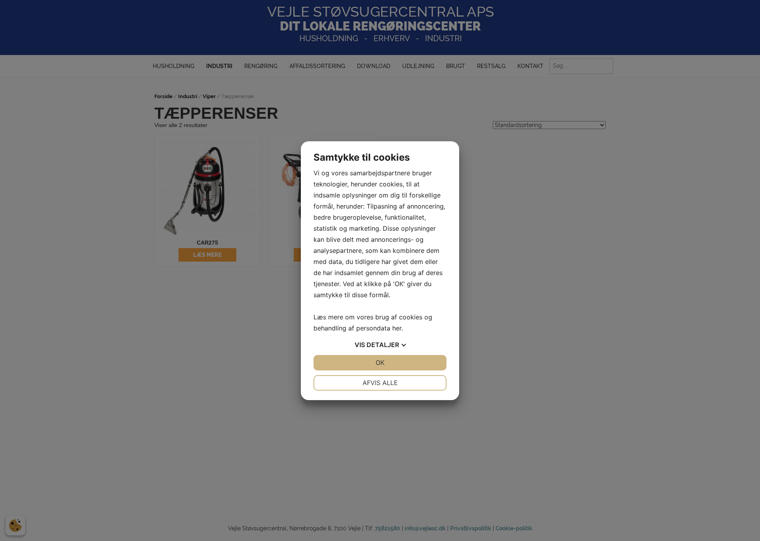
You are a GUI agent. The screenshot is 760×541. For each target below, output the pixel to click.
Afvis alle (380, 383)
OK (380, 362)
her (396, 328)
